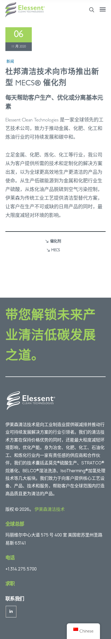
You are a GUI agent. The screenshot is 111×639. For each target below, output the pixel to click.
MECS (55, 250)
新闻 (10, 62)
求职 (10, 584)
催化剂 (55, 241)
